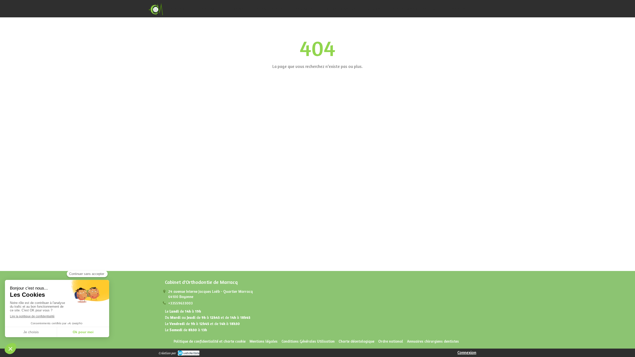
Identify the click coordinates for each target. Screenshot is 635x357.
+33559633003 (180, 303)
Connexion (466, 352)
